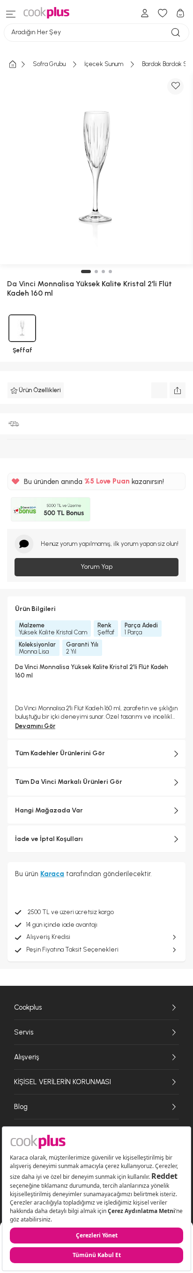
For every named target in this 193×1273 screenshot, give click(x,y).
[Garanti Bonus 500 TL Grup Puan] (50, 509)
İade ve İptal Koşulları (49, 839)
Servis (23, 1032)
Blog (21, 1106)
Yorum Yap (96, 567)
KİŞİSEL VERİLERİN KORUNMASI (62, 1082)
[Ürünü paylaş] (178, 390)
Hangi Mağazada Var (49, 810)
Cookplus (28, 1007)
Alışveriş (26, 1057)
